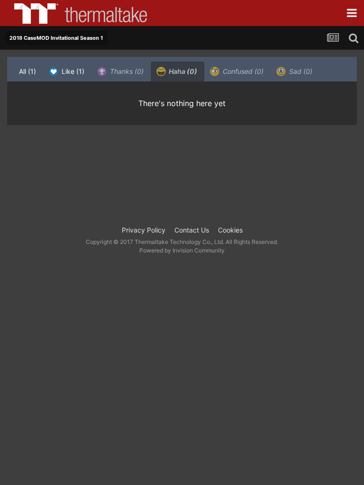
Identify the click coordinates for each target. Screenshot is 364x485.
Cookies (230, 230)
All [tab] (27, 71)
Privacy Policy (143, 230)
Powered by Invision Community (182, 250)
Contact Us (191, 230)
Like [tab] (72, 71)
